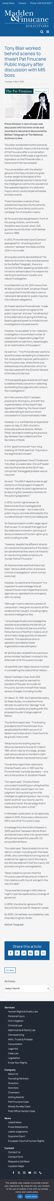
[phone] (40, 1172)
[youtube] (29, 1172)
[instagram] (24, 1172)
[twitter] (19, 1172)
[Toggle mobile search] (41, 31)
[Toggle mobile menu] (48, 31)
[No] (50, 1190)
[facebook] (13, 1172)
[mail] (35, 1172)
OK (20, 1196)
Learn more (31, 1196)
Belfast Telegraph (14, 924)
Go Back (10, 970)
